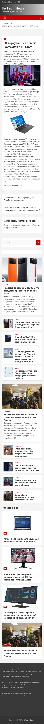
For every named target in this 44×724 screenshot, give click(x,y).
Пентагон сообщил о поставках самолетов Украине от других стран (27, 468)
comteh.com (17, 186)
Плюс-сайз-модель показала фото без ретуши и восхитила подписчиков (24, 452)
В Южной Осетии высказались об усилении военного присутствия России (21, 417)
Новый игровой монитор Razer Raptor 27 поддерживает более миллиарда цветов (21, 208)
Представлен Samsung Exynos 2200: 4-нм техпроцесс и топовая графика (26, 374)
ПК (5, 39)
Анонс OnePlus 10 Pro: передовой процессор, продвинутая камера (26, 339)
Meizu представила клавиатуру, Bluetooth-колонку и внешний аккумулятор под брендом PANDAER (26, 357)
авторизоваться (10, 228)
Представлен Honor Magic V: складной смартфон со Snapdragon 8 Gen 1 (27, 324)
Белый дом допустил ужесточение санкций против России (25, 482)
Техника (7, 411)
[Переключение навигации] (5, 17)
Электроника (10, 507)
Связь (6, 285)
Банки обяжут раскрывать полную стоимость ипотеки (24, 497)
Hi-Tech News (13, 8)
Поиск (38, 242)
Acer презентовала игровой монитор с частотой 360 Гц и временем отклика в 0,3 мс (18, 577)
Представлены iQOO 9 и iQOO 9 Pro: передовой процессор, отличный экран (22, 291)
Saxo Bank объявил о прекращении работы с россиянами (20, 199)
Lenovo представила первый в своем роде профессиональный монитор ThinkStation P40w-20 (20, 615)
